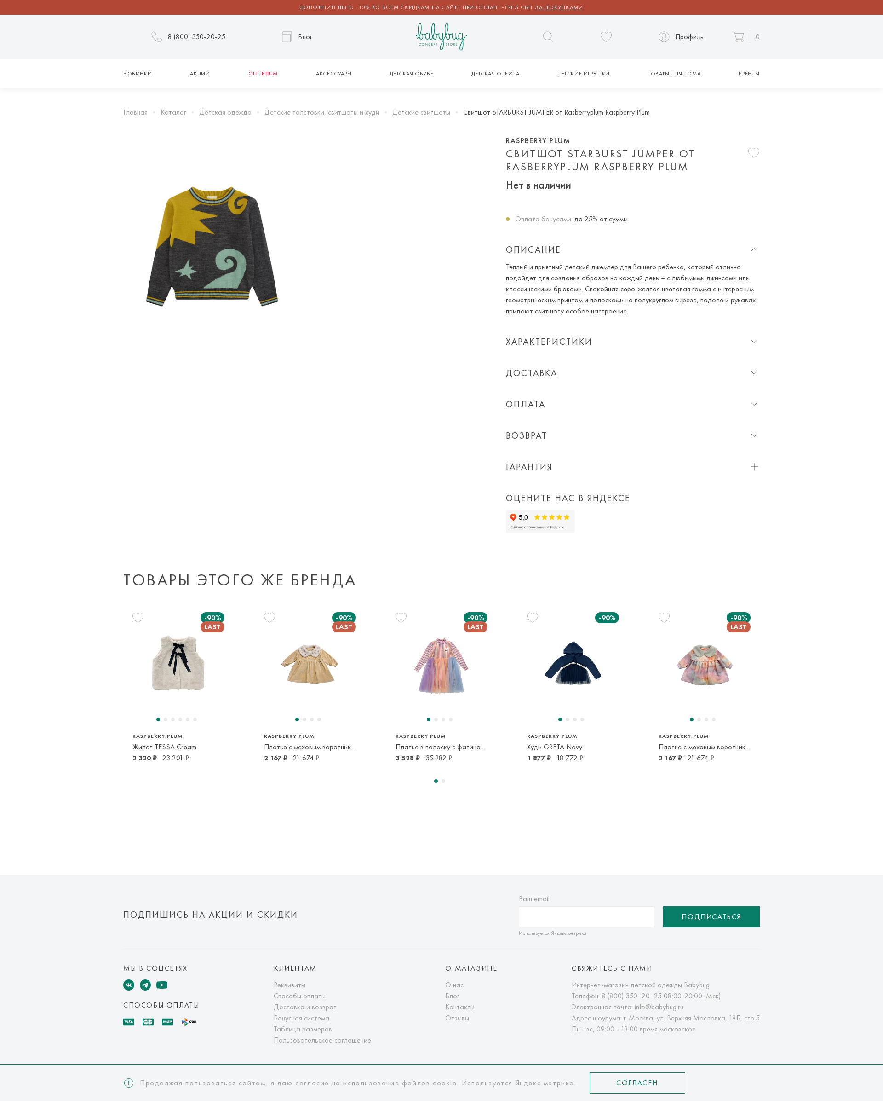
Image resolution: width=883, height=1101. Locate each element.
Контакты (460, 1007)
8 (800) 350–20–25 (632, 996)
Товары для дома (674, 73)
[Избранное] (606, 36)
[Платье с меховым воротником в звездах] (310, 664)
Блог (452, 996)
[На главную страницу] (441, 37)
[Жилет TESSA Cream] (178, 664)
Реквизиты (289, 985)
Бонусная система (301, 1018)
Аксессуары (333, 73)
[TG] (145, 985)
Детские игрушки (584, 73)
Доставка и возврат (305, 1007)
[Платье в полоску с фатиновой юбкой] (441, 664)
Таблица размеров (303, 1029)
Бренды (749, 73)
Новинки (137, 73)
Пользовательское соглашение (322, 1040)
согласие (312, 1083)
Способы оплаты (300, 996)
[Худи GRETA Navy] (573, 664)
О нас (454, 985)
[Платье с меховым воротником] (704, 664)
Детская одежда (495, 73)
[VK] (128, 985)
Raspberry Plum (538, 140)
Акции (200, 73)
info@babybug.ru (659, 1007)
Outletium (263, 73)
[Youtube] (161, 985)
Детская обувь (411, 73)
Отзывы (457, 1018)
